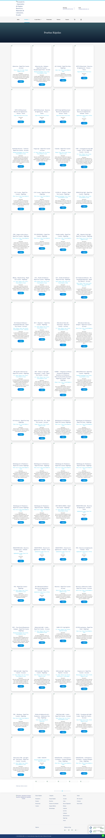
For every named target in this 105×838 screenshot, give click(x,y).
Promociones (49, 19)
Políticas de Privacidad (47, 836)
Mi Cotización (79, 798)
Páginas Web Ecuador (39, 836)
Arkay (64, 801)
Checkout (79, 801)
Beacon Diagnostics (67, 803)
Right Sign (65, 818)
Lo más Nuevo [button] (37, 19)
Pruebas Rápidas (52, 798)
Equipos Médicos (52, 805)
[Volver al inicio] (20, 8)
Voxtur (64, 820)
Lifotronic (65, 813)
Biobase (64, 805)
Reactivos (51, 801)
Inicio (18, 19)
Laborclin (65, 808)
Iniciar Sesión (79, 803)
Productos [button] (26, 19)
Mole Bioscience (66, 815)
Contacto (67, 19)
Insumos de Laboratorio (53, 803)
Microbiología (52, 808)
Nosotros (58, 19)
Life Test (64, 810)
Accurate (65, 798)
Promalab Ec (37, 798)
